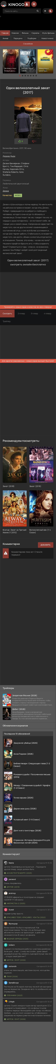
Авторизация (27, 4)
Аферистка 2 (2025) (16, 903)
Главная (5, 33)
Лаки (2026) (12, 976)
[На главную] (12, 4)
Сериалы (35, 33)
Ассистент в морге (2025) (19, 873)
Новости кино (47, 38)
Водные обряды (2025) (18, 939)
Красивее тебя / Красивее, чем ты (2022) (26, 917)
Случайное (28, 43)
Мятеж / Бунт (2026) (16, 960)
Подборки (31, 38)
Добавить (46, 545)
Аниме (5, 38)
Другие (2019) (13, 887)
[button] (20, 75)
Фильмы (25, 33)
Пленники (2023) (15, 995)
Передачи (18, 38)
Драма (6, 191)
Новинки (15, 33)
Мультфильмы (48, 33)
